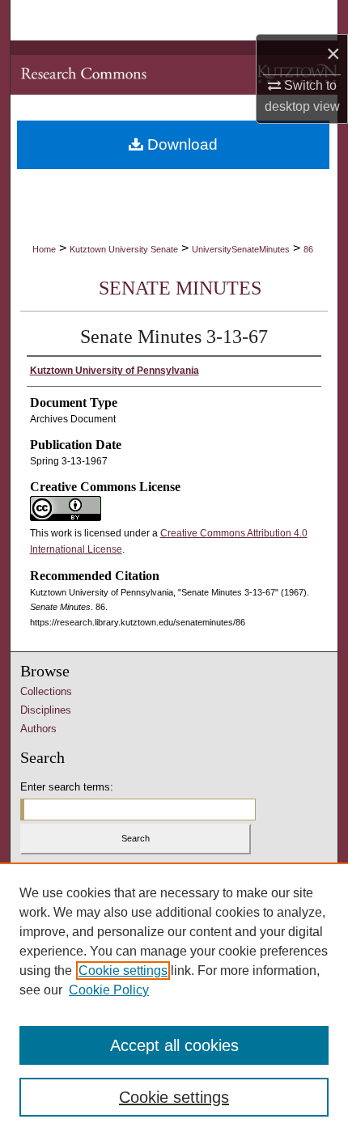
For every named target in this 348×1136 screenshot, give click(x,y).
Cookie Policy (109, 990)
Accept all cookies (174, 1045)
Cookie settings (123, 970)
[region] (174, 999)
